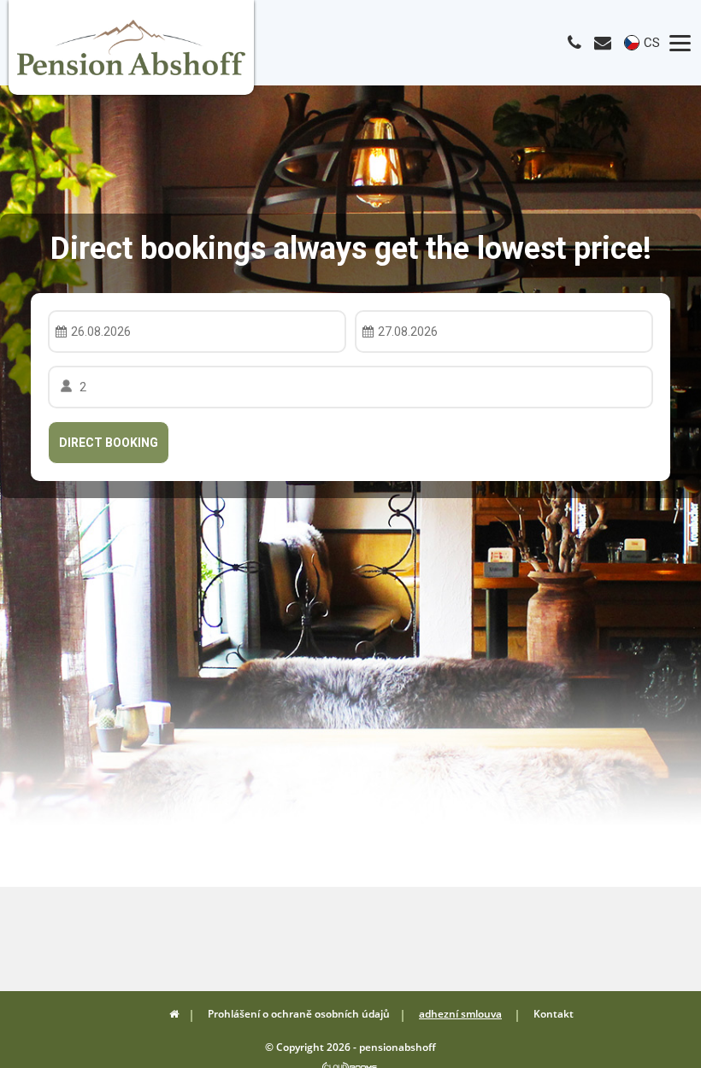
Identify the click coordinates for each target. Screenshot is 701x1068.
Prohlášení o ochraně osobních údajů (299, 1013)
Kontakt (553, 1013)
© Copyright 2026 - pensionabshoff (350, 1047)
